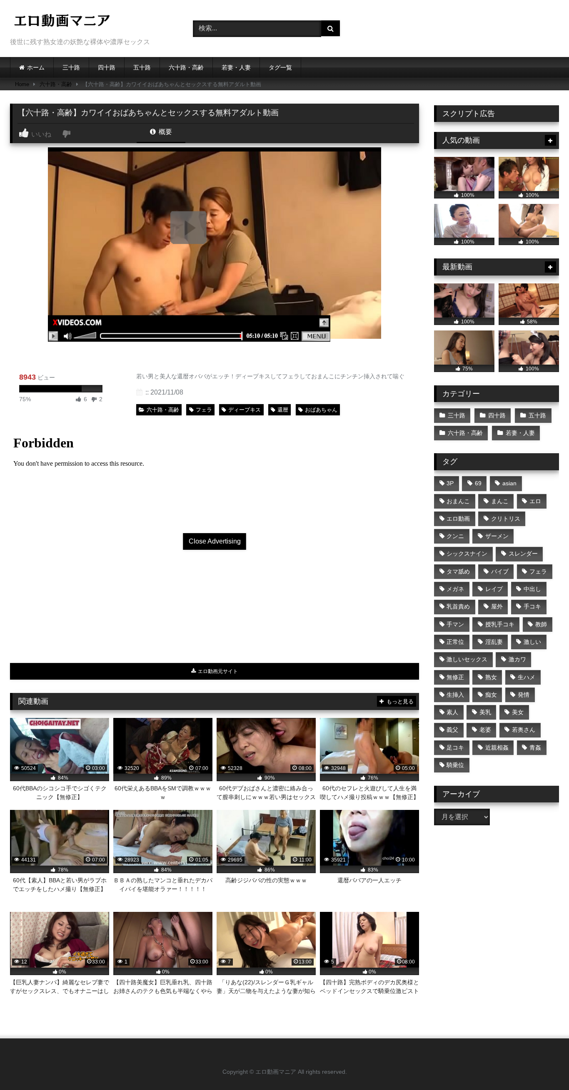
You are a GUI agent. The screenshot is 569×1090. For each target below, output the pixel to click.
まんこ (500, 501)
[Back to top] (543, 1065)
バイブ (500, 571)
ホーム (36, 67)
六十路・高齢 (186, 67)
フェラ (204, 410)
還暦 (282, 410)
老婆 (485, 729)
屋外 (497, 606)
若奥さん (523, 729)
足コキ (455, 747)
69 (478, 483)
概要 (164, 131)
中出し (532, 589)
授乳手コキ (499, 624)
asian (509, 483)
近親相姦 (497, 747)
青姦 (535, 747)
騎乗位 (455, 765)
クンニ (455, 536)
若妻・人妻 (236, 67)
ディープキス (244, 410)
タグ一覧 (280, 67)
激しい (532, 641)
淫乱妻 (494, 641)
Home (22, 84)
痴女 (491, 694)
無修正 (455, 677)
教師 (541, 624)
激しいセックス (467, 659)
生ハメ (526, 677)
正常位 (455, 641)
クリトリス (505, 518)
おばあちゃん (321, 410)
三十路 (71, 67)
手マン (455, 624)
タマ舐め (458, 571)
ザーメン (497, 536)
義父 (452, 729)
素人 (452, 712)
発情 (523, 694)
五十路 (142, 67)
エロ (535, 501)
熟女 (491, 677)
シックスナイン (467, 553)
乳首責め (458, 606)
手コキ (532, 606)
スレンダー (523, 553)
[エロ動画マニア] (62, 22)
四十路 (106, 67)
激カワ (517, 659)
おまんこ (458, 501)
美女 (518, 712)
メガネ (455, 589)
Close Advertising (215, 541)
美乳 (485, 712)
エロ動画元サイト (217, 671)
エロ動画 (458, 518)
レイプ (494, 589)
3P (450, 483)
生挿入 (455, 694)
